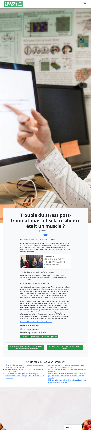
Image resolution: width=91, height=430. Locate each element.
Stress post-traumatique (28, 322)
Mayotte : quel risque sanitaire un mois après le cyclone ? (65, 348)
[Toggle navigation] (84, 4)
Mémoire (49, 322)
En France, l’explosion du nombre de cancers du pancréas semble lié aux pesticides (26, 348)
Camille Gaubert (28, 240)
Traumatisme (41, 322)
